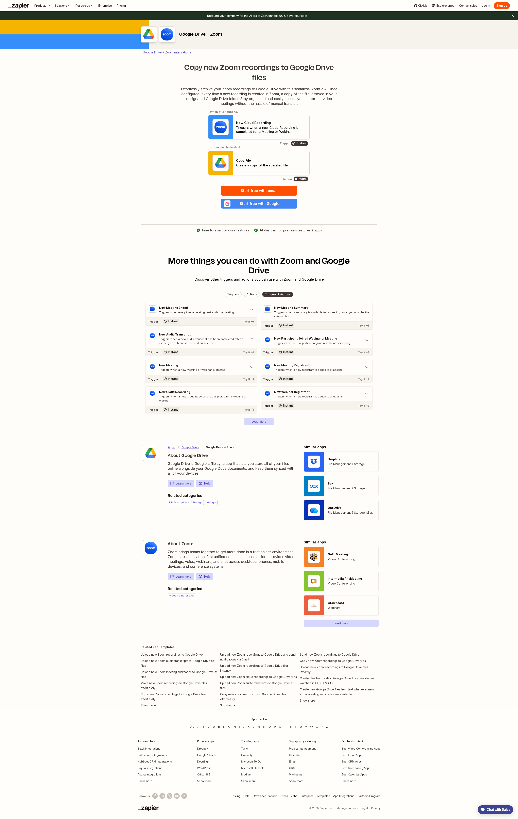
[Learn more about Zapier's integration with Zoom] (150, 548)
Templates (323, 796)
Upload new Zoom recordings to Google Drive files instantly (254, 668)
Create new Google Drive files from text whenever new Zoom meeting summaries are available (337, 692)
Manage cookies (347, 808)
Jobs (294, 796)
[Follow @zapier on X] (169, 796)
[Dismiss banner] (513, 16)
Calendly (246, 755)
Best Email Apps (352, 755)
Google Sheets (206, 755)
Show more (145, 781)
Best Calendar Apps (354, 774)
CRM (292, 768)
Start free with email (259, 191)
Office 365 (203, 774)
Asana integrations (149, 774)
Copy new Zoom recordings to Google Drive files (333, 660)
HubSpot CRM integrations (155, 761)
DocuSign (203, 761)
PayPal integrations (150, 768)
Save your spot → (299, 15)
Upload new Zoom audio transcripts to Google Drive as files (177, 663)
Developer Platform (265, 796)
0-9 (192, 726)
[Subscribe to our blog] (184, 796)
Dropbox (202, 748)
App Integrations (343, 796)
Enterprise (307, 796)
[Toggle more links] (179, 705)
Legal (364, 808)
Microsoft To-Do (251, 761)
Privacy (375, 808)
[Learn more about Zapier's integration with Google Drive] (150, 453)
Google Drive (190, 447)
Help (207, 483)
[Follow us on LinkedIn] (162, 796)
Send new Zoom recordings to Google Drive (329, 654)
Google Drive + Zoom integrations (167, 52)
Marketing (295, 774)
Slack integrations (149, 748)
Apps (171, 447)
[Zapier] (18, 6)
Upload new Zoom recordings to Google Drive (172, 654)
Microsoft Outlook (252, 768)
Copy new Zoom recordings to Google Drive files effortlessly (174, 696)
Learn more (184, 483)
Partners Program (369, 796)
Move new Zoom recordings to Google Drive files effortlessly (174, 685)
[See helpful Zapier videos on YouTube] (177, 796)
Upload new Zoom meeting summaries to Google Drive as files (179, 674)
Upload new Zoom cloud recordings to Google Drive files (258, 676)
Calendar (295, 755)
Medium (246, 774)
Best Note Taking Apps (356, 768)
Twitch (245, 748)
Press (284, 796)
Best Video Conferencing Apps (361, 748)
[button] (259, 204)
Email (292, 761)
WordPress (204, 768)
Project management (302, 748)
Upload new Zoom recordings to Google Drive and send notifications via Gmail (258, 657)
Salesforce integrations (152, 755)
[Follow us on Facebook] (155, 796)
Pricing (236, 796)
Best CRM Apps (352, 761)
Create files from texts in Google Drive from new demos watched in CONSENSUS (337, 680)
